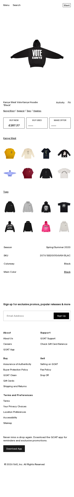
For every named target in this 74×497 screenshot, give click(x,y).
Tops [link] (5, 192)
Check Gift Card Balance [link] (53, 344)
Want (67, 5)
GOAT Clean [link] (10, 375)
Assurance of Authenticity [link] (17, 364)
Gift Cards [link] (8, 381)
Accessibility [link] (10, 417)
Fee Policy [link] (45, 370)
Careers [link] (7, 344)
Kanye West (9, 111)
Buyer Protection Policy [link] (15, 370)
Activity (60, 102)
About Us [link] (8, 338)
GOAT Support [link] (47, 338)
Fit (69, 102)
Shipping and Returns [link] (15, 386)
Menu (6, 5)
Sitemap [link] (7, 423)
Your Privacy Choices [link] (14, 406)
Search (17, 5)
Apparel (20, 111)
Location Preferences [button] (14, 412)
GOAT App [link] (8, 350)
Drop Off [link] (44, 375)
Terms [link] (6, 401)
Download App (14, 449)
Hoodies (37, 111)
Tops (29, 111)
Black (67, 272)
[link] (9, 153)
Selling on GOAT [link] (49, 364)
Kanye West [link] (9, 138)
